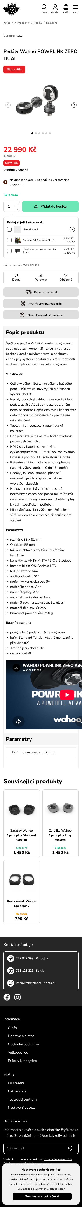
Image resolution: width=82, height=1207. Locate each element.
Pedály (38, 23)
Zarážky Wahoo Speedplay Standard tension (21, 835)
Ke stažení (16, 1083)
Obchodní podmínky (23, 1044)
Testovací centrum (22, 1099)
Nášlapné (51, 23)
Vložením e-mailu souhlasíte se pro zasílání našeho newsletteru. (37, 1161)
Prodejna (42, 958)
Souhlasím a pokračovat (42, 1196)
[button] (32, 133)
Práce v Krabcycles (22, 1060)
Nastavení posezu (22, 1107)
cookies (58, 1189)
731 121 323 (24, 971)
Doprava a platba (21, 1036)
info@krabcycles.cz (28, 983)
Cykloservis (17, 1091)
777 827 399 (24, 958)
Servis (40, 971)
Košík (65, 12)
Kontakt (49, 983)
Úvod (7, 23)
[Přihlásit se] (70, 1148)
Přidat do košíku (53, 206)
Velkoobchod (18, 1052)
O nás (12, 1028)
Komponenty (22, 23)
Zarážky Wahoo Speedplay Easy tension (60, 835)
